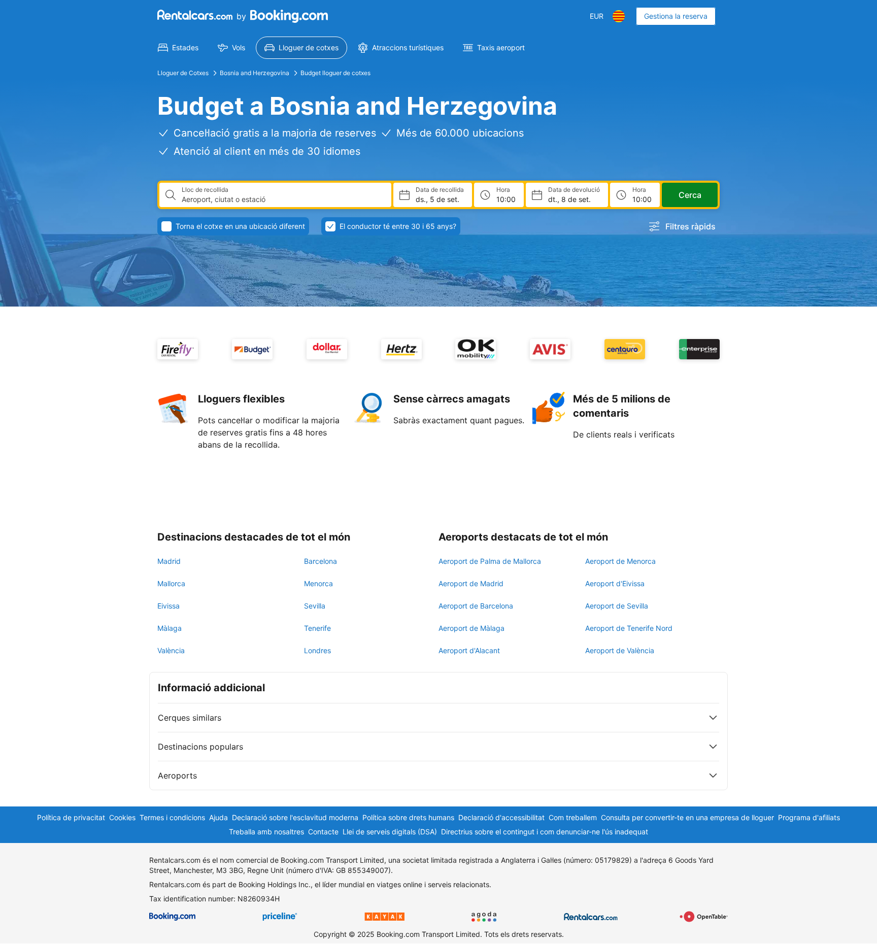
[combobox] (282, 199)
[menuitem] (178, 48)
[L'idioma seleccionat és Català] (619, 16)
